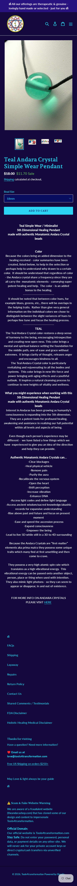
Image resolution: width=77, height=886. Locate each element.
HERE (47, 602)
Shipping (9, 179)
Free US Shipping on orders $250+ (27, 763)
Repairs (11, 674)
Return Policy (15, 684)
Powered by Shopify (54, 874)
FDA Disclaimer (17, 713)
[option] (19, 144)
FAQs (10, 645)
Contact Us (14, 693)
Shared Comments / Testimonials (28, 703)
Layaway (12, 664)
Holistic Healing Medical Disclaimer (29, 722)
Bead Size (9, 191)
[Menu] (71, 24)
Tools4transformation (32, 874)
